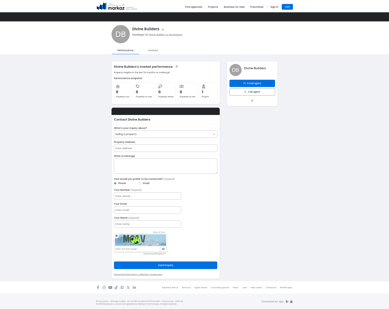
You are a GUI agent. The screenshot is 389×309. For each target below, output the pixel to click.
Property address (124, 142)
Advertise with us (170, 287)
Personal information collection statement (138, 274)
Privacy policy (102, 301)
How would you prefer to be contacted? (144, 179)
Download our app (273, 301)
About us (186, 287)
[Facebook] (98, 287)
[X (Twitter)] (128, 287)
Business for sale (234, 7)
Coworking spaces (220, 287)
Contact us (271, 287)
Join (287, 7)
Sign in (274, 7)
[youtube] (110, 287)
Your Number (128, 190)
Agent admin (200, 287)
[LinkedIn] (134, 287)
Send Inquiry (165, 265)
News (235, 287)
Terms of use (168, 301)
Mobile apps (286, 287)
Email (146, 183)
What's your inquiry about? (130, 128)
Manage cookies (118, 301)
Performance (125, 50)
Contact (153, 50)
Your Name (126, 218)
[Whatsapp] (122, 287)
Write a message (124, 156)
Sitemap (179, 301)
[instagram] (104, 287)
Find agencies (193, 7)
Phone (122, 183)
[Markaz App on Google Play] (287, 301)
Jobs (244, 287)
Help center (256, 287)
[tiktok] (116, 287)
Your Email (120, 204)
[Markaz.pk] (117, 6)
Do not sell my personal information (143, 301)
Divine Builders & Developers (165, 34)
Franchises (256, 7)
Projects (213, 7)
